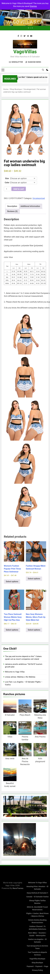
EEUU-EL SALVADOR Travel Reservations (37, 908)
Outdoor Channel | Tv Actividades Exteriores (37, 927)
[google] (27, 36)
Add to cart (18, 189)
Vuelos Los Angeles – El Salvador (37, 940)
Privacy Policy (37, 970)
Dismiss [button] (33, 6)
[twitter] (24, 36)
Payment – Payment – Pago (37, 966)
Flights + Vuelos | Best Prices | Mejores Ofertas (37, 914)
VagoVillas (25, 52)
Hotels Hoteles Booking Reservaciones (37, 921)
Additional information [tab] (30, 206)
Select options (12, 581)
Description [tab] (12, 206)
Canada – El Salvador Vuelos (37, 897)
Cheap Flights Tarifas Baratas (37, 902)
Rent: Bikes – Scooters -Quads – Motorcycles (37, 934)
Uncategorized (29, 89)
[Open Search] (43, 70)
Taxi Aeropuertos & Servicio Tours (37, 947)
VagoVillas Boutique (37, 959)
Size (7, 178)
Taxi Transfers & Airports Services (37, 953)
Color (7, 182)
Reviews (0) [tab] (12, 211)
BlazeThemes (18, 888)
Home (5, 89)
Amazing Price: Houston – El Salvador (37, 887)
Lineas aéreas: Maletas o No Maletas (10, 28)
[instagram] (21, 36)
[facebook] (18, 36)
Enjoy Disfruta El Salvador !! (37, 893)
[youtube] (31, 36)
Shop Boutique (16, 89)
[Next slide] (47, 28)
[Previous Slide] (43, 28)
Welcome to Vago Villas (15, 672)
